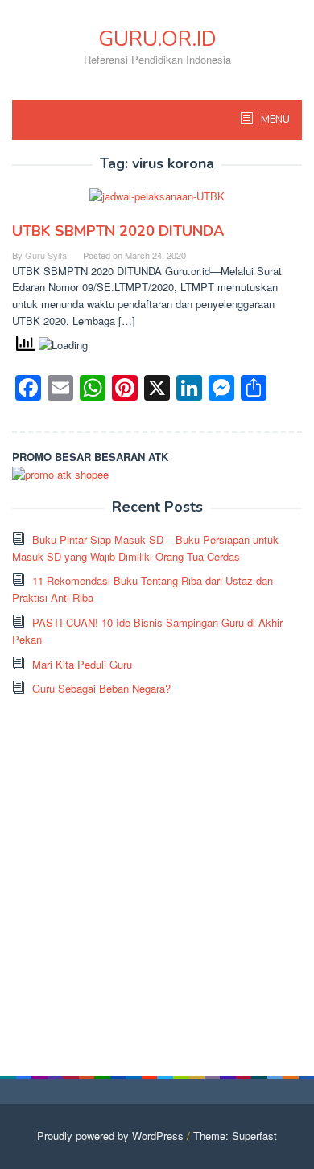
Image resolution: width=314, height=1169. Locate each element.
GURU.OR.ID (157, 39)
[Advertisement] (157, 870)
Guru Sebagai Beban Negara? (101, 688)
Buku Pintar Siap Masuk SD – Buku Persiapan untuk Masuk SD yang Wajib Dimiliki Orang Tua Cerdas (145, 548)
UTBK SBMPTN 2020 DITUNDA (118, 231)
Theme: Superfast (235, 1135)
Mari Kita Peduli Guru (82, 664)
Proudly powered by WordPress (110, 1135)
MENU (274, 120)
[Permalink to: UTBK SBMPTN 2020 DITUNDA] (157, 203)
